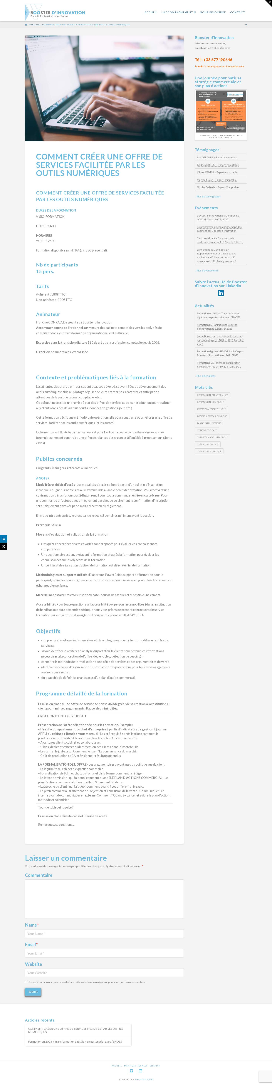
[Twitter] (131, 1071)
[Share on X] (3, 546)
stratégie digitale (207, 430)
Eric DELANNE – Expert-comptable (217, 157)
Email (31, 944)
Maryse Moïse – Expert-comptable (217, 179)
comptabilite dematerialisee (212, 395)
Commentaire (38, 875)
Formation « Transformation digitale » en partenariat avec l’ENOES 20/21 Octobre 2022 (220, 339)
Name (32, 925)
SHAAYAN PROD (144, 1079)
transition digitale (207, 444)
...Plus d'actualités (205, 375)
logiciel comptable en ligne (212, 416)
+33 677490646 (217, 59)
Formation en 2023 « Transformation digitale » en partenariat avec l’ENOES (75, 1041)
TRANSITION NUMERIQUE (209, 451)
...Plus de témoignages (208, 196)
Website (33, 964)
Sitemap (155, 1066)
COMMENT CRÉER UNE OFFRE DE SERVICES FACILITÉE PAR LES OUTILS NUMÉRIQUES (75, 1030)
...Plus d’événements (207, 270)
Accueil (117, 1066)
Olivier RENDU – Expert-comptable (217, 172)
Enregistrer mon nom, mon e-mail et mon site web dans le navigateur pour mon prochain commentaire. (87, 982)
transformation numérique (212, 437)
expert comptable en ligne (211, 409)
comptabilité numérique (210, 402)
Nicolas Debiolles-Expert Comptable (218, 187)
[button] (268, 3)
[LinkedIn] (140, 1071)
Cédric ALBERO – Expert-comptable (218, 164)
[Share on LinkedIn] (3, 539)
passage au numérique (209, 423)
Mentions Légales (136, 1066)
